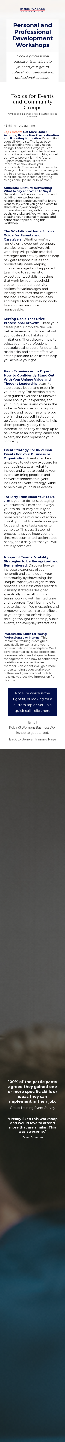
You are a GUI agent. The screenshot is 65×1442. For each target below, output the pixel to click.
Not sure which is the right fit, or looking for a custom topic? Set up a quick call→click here (32, 701)
